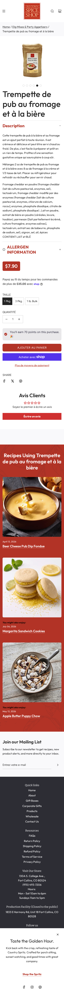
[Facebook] (24, 987)
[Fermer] (57, 934)
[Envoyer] (57, 765)
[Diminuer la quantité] (6, 319)
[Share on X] (12, 381)
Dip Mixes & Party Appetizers (29, 27)
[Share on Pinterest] (20, 381)
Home (6, 27)
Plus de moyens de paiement (32, 365)
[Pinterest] (40, 987)
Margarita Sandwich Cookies (24, 631)
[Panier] (59, 11)
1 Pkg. (7, 301)
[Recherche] (52, 11)
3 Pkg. (18, 301)
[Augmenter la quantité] (19, 319)
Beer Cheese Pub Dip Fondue (24, 546)
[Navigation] (4, 11)
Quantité (9, 312)
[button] (24, 86)
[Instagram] (32, 987)
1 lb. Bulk (32, 301)
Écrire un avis (32, 416)
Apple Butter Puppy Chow (21, 716)
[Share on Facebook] (4, 381)
